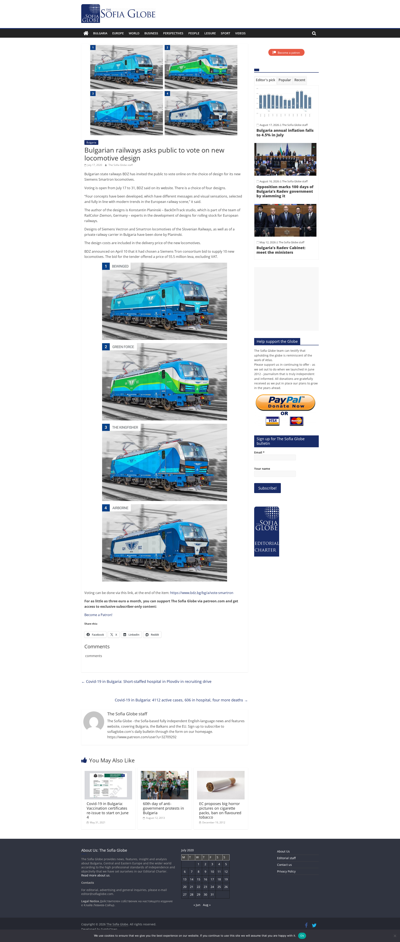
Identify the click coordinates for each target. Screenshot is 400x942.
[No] (395, 936)
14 (191, 879)
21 (191, 887)
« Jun (197, 905)
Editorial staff (286, 858)
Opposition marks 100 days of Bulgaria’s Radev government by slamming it (284, 191)
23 (205, 887)
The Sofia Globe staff (121, 165)
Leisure (210, 33)
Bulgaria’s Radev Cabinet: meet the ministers (280, 250)
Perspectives (173, 33)
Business (151, 33)
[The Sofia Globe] (86, 33)
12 (226, 872)
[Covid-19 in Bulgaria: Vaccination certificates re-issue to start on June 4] (108, 773)
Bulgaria (100, 33)
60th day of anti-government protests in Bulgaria (163, 808)
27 (184, 894)
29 (198, 894)
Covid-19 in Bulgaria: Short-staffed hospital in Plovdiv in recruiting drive (146, 681)
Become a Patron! (98, 615)
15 (198, 879)
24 (212, 887)
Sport (225, 33)
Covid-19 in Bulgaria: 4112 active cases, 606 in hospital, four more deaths (181, 699)
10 (212, 872)
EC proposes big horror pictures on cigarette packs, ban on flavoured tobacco (220, 810)
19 (226, 879)
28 (191, 894)
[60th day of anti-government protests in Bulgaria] (164, 773)
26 (226, 887)
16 (205, 879)
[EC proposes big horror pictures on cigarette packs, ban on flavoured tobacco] (221, 773)
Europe (118, 33)
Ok (302, 935)
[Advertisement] (286, 299)
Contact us (284, 865)
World (134, 33)
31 (212, 894)
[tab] (265, 81)
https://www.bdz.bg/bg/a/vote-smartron (201, 592)
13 (184, 879)
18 (219, 879)
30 (205, 894)
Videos (240, 33)
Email (259, 452)
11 (219, 872)
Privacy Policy (286, 871)
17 (212, 879)
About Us (283, 851)
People (193, 33)
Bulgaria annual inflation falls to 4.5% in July (285, 132)
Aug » (207, 905)
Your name (262, 469)
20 (184, 887)
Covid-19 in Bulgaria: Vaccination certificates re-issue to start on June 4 (108, 810)
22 (198, 887)
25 (219, 887)
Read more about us (95, 875)
